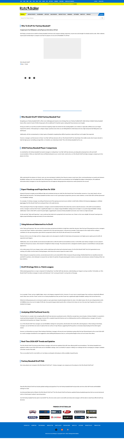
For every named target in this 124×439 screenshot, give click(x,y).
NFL (21, 1)
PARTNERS (61, 1)
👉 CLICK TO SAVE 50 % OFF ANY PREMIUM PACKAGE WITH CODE (62, 4)
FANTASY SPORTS (31, 14)
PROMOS (89, 14)
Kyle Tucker (23, 203)
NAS (37, 1)
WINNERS (56, 1)
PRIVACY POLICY (88, 425)
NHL (30, 1)
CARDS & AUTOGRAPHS (69, 1)
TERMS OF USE (97, 425)
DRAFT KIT (82, 14)
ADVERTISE (33, 425)
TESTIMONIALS (41, 425)
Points (26, 64)
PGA (34, 1)
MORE (43, 1)
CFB (40, 1)
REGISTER (101, 1)
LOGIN (95, 1)
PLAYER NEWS (40, 14)
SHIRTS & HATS (58, 425)
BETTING (51, 1)
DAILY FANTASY (54, 14)
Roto (22, 64)
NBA (27, 1)
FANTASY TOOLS (62, 14)
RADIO (102, 14)
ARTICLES (47, 14)
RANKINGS (70, 14)
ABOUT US (74, 425)
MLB (24, 1)
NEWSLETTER (50, 425)
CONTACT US (26, 425)
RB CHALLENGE (66, 425)
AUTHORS (81, 425)
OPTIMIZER (76, 14)
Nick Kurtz (93, 201)
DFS (47, 1)
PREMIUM (22, 14)
